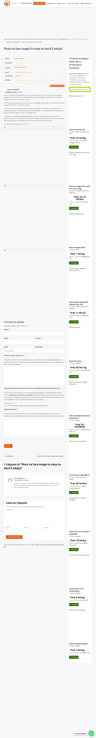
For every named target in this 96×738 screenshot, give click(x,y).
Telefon (38, 338)
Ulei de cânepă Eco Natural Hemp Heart (79, 417)
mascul (37, 80)
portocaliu (45, 80)
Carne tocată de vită (77, 129)
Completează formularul (12, 42)
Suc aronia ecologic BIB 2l (79, 475)
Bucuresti (19, 63)
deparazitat (29, 80)
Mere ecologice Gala (77, 247)
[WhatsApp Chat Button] (91, 733)
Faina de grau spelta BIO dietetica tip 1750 (78, 303)
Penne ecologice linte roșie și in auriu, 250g (79, 187)
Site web (46, 527)
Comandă (73, 147)
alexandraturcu (26, 124)
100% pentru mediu (26, 3)
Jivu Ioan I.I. (85, 600)
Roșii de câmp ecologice (78, 644)
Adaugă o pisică (39, 3)
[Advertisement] (48, 21)
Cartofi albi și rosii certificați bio (76, 590)
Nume (6, 329)
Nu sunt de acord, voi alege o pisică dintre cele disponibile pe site (27, 405)
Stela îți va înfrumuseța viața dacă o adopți (50, 456)
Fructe (78, 249)
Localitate (39, 347)
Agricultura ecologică (75, 74)
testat (59, 80)
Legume (78, 363)
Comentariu (9, 510)
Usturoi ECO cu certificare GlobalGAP (79, 532)
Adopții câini (51, 3)
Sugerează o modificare (57, 86)
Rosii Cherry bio (75, 361)
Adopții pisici (61, 3)
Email (6, 338)
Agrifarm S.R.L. (86, 653)
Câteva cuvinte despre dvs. (14, 355)
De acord (8, 403)
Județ (6, 347)
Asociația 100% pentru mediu (79, 39)
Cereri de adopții (73, 3)
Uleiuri (77, 420)
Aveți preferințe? (10, 409)
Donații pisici (9, 456)
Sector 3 (27, 63)
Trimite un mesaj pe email (23, 72)
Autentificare (87, 3)
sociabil (53, 80)
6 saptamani (20, 80)
